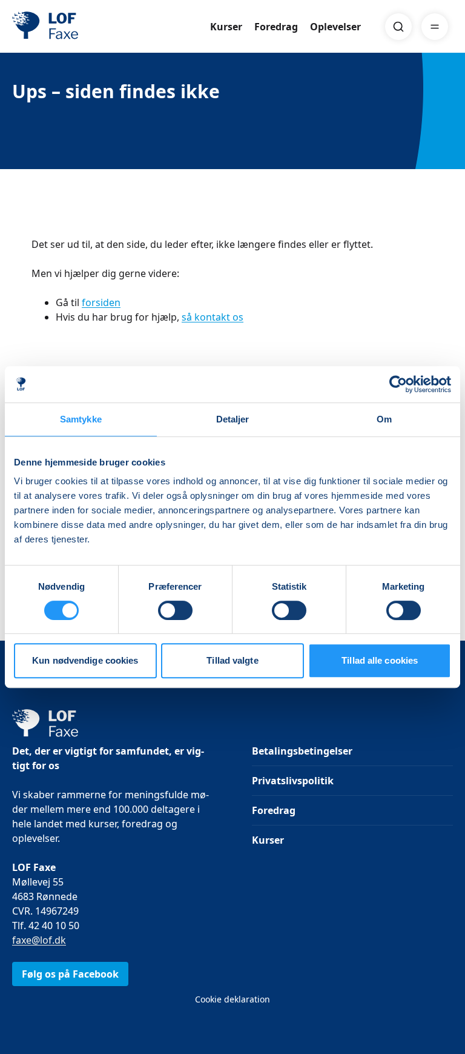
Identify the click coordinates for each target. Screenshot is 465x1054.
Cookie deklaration (232, 999)
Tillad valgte (232, 660)
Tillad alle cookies (379, 660)
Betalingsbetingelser (302, 751)
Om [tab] (384, 419)
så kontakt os (212, 317)
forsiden (101, 302)
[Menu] (434, 26)
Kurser (226, 26)
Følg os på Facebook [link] (70, 974)
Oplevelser (335, 26)
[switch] (175, 610)
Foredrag (276, 26)
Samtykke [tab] (81, 419)
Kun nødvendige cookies (85, 660)
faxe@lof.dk (39, 940)
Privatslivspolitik (293, 780)
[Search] (398, 26)
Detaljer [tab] (232, 419)
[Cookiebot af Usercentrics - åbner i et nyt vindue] (398, 384)
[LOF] (100, 26)
